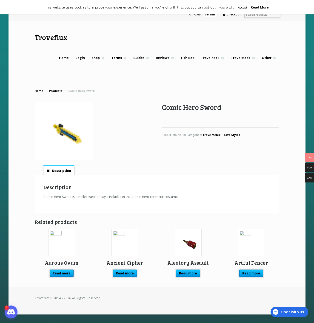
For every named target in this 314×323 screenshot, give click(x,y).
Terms (116, 58)
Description (61, 170)
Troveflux (51, 37)
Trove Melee (212, 135)
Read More (260, 7)
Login (80, 58)
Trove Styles (231, 135)
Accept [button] (242, 7)
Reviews (162, 58)
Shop (96, 58)
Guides (139, 58)
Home (64, 58)
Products (55, 91)
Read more (62, 273)
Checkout (234, 14)
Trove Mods (240, 58)
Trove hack (210, 58)
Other (266, 58)
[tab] (58, 170)
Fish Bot (187, 58)
